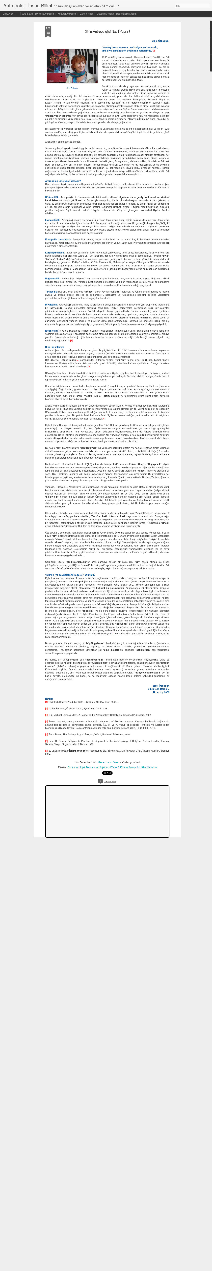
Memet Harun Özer (108, 762)
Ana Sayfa (27, 13)
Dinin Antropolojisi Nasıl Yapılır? (107, 31)
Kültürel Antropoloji (130, 767)
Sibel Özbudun (149, 767)
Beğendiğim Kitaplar (126, 13)
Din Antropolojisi (76, 767)
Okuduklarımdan (105, 13)
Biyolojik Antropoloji (45, 13)
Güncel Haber (87, 13)
